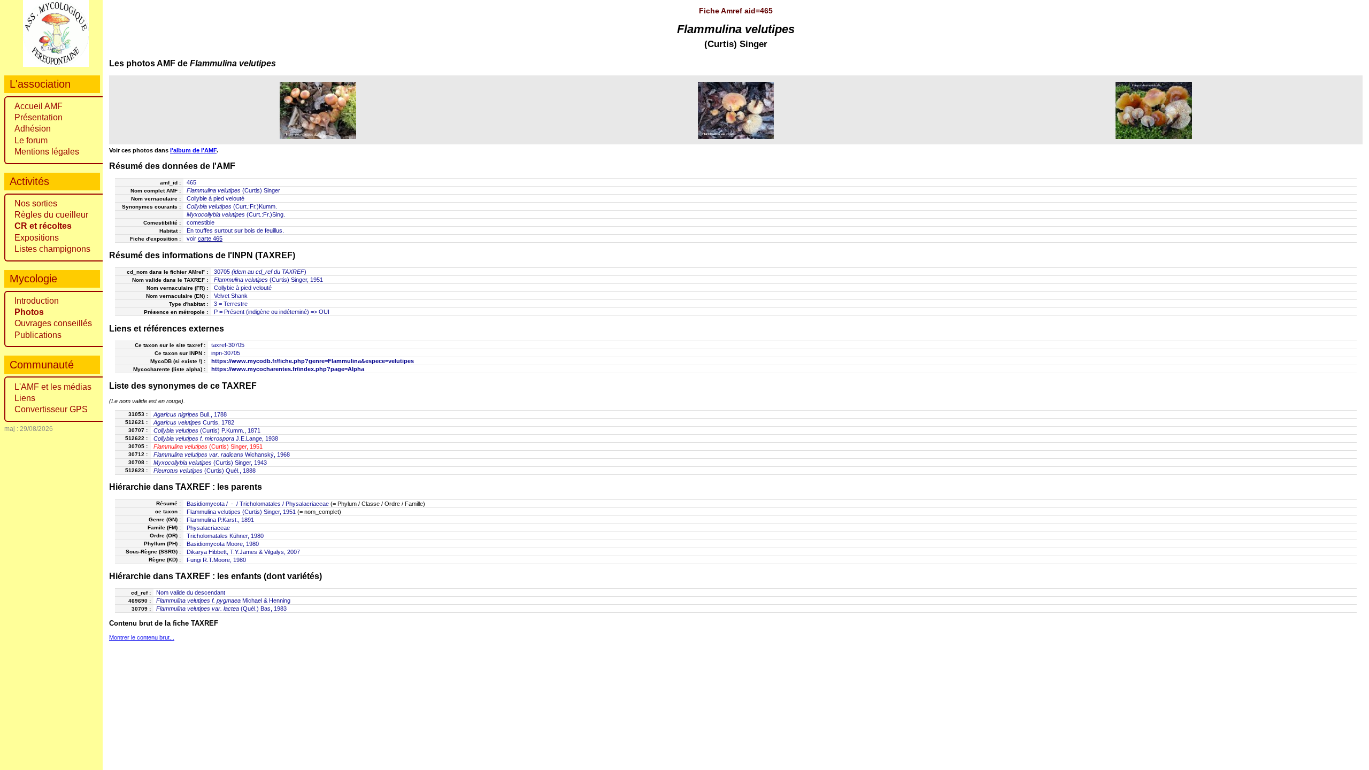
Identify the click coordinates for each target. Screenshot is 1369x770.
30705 (222, 271)
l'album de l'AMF (193, 150)
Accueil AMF (38, 106)
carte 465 (210, 238)
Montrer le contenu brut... (141, 637)
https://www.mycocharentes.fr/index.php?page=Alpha (287, 369)
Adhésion (32, 128)
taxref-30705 (227, 345)
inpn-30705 (225, 353)
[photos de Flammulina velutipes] (318, 110)
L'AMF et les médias (52, 386)
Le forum (31, 140)
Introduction (36, 300)
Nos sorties (35, 203)
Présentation (38, 117)
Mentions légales (46, 151)
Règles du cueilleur (51, 214)
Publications (37, 335)
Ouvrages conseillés (53, 323)
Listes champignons (52, 248)
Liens (24, 398)
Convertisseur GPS (51, 409)
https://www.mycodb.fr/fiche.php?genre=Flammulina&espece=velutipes (312, 361)
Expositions (36, 237)
